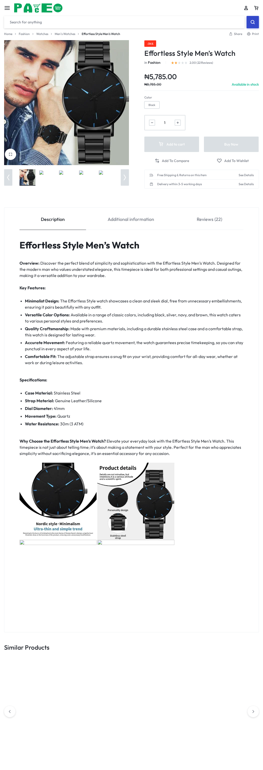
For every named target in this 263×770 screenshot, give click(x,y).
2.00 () (201, 62)
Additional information (131, 219)
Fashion (24, 34)
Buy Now (231, 144)
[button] (8, 177)
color (148, 97)
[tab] (53, 219)
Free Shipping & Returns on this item (181, 175)
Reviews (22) (209, 219)
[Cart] (256, 8)
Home (8, 34)
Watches (42, 34)
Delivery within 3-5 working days (179, 184)
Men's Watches (65, 34)
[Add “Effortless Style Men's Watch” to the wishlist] (233, 161)
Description (53, 219)
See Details (246, 175)
